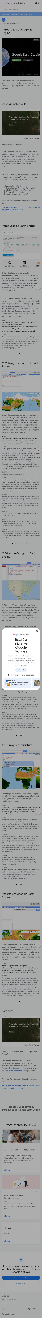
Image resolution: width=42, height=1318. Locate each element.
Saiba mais (21, 670)
